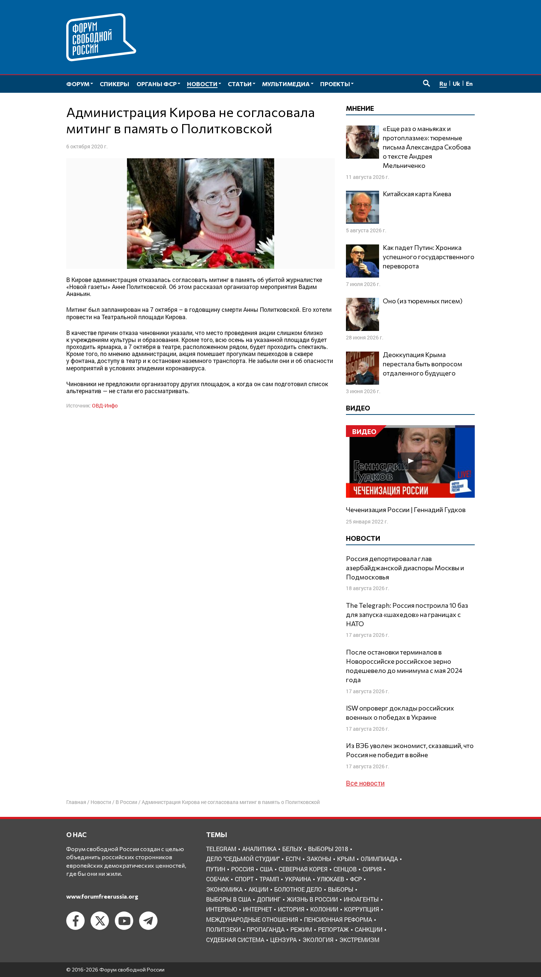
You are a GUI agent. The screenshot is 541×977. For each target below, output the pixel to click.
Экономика (224, 889)
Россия (242, 869)
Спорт (244, 879)
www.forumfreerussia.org (102, 896)
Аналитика (259, 849)
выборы (340, 889)
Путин (215, 869)
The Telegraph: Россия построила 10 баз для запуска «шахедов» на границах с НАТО (407, 614)
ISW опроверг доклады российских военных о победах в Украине (400, 712)
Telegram (221, 849)
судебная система (235, 940)
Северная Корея (303, 869)
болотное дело (298, 889)
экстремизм (359, 940)
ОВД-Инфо (105, 405)
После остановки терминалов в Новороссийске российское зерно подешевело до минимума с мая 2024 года (404, 666)
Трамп (269, 879)
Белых (292, 849)
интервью (221, 909)
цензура (283, 940)
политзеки (223, 929)
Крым (346, 859)
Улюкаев (330, 879)
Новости (101, 801)
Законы (319, 859)
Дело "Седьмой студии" (243, 859)
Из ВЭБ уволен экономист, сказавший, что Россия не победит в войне (410, 750)
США (266, 869)
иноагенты (361, 899)
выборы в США (228, 899)
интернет (257, 909)
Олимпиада (379, 859)
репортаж (333, 929)
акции (258, 889)
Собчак (217, 879)
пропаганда (265, 929)
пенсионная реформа (338, 919)
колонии (324, 909)
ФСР (356, 879)
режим (301, 929)
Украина (298, 879)
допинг (269, 899)
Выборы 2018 (328, 849)
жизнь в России (312, 899)
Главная (76, 801)
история (291, 909)
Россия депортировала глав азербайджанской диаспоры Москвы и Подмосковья (405, 567)
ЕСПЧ (293, 859)
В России (126, 801)
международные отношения (252, 919)
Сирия (372, 869)
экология (318, 940)
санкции (368, 929)
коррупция (361, 909)
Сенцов (345, 869)
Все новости (365, 783)
